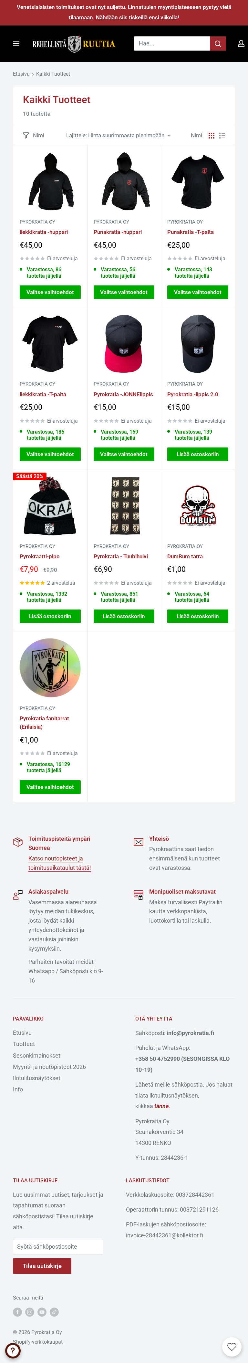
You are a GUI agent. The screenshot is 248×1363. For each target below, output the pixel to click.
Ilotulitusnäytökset (36, 1078)
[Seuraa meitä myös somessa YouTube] (41, 1312)
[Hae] (218, 43)
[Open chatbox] (13, 1350)
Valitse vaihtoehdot (50, 292)
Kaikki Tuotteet (53, 74)
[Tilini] (241, 43)
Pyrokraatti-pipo (40, 556)
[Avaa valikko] (16, 43)
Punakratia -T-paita (190, 232)
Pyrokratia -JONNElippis (123, 394)
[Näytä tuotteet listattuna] (222, 136)
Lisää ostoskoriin (198, 454)
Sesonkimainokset (36, 1055)
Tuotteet (24, 1044)
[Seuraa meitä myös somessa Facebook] (17, 1312)
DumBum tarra (185, 556)
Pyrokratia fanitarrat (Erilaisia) (44, 722)
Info (18, 1089)
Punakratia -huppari (118, 232)
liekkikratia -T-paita (43, 394)
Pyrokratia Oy (37, 222)
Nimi (38, 135)
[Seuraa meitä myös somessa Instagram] (29, 1312)
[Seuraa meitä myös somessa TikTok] (54, 1312)
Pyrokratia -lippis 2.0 (192, 394)
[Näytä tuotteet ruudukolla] (211, 136)
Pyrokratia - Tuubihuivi (121, 556)
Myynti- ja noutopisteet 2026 (49, 1066)
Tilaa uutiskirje (42, 1265)
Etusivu (21, 74)
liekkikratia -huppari (44, 232)
